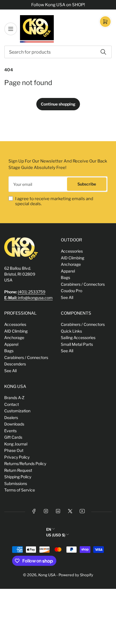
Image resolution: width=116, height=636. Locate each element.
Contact (11, 404)
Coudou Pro (71, 290)
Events (10, 430)
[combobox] (58, 51)
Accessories (72, 251)
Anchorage (71, 264)
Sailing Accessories (78, 337)
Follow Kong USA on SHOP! (58, 4)
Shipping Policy (17, 476)
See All (67, 297)
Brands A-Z (14, 397)
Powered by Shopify (76, 575)
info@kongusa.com (28, 297)
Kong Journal (15, 443)
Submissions (15, 483)
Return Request (18, 470)
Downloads (14, 424)
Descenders (15, 364)
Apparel (68, 271)
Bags (65, 277)
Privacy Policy (17, 457)
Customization (17, 410)
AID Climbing (72, 257)
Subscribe (86, 184)
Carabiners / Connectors (83, 284)
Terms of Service (19, 490)
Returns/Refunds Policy (25, 463)
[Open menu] (10, 28)
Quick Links (71, 331)
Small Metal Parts (77, 344)
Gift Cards (13, 437)
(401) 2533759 (31, 291)
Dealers (11, 417)
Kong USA (46, 575)
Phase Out (13, 450)
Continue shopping (58, 104)
